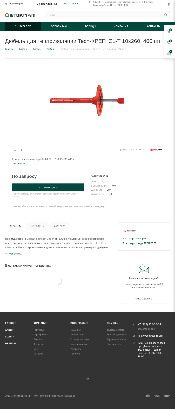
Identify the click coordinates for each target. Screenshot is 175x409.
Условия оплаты (78, 334)
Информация (79, 323)
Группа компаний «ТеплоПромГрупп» (32, 396)
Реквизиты (75, 349)
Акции (9, 330)
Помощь (112, 323)
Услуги (10, 336)
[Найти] (165, 14)
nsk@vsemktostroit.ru (150, 335)
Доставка (59, 226)
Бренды (10, 343)
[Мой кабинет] (168, 4)
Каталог (10, 323)
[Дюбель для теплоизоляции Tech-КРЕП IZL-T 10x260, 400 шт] (87, 101)
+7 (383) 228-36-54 (46, 4)
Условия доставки (79, 339)
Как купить (37, 226)
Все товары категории (134, 238)
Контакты (38, 344)
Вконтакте (87, 378)
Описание (15, 226)
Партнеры (38, 330)
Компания (40, 323)
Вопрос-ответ (114, 344)
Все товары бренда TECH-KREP (140, 243)
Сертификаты (40, 334)
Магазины (75, 330)
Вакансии (38, 339)
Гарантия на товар (79, 344)
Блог (35, 349)
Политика (75, 353)
